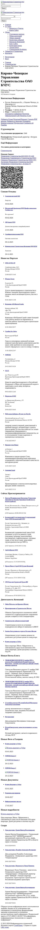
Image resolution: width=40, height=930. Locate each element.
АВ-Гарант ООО (10, 222)
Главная (8, 24)
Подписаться (18, 123)
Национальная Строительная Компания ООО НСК (21, 246)
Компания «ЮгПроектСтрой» (14, 304)
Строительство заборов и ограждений (17, 621)
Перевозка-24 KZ (10, 396)
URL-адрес (5, 927)
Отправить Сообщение (13, 114)
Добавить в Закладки (14, 121)
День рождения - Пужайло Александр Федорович (20, 850)
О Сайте (8, 26)
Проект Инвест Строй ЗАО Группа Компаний (19, 566)
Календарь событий (16, 40)
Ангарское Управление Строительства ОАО (17, 162)
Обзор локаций (14, 38)
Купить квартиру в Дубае (13, 641)
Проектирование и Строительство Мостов (18, 608)
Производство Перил (11, 445)
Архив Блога (14, 47)
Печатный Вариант (20, 119)
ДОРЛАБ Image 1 (10, 768)
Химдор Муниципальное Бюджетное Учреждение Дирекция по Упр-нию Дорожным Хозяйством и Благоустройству (20, 499)
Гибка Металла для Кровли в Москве (16, 604)
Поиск (4, 8)
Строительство (6, 150)
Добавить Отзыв (7, 119)
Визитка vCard (25, 116)
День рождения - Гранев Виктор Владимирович (20, 830)
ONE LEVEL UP (10, 263)
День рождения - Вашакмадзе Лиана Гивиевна (19, 866)
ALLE (7, 370)
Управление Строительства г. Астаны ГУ (16, 164)
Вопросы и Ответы (16, 28)
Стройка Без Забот (11, 331)
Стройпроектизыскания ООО (14, 234)
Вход (7, 59)
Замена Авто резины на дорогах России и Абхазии (20, 631)
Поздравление (9, 717)
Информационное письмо (13, 801)
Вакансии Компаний (17, 42)
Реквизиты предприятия (12, 793)
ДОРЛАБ (8, 355)
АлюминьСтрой (10, 470)
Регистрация (9, 57)
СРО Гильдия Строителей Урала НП (16, 582)
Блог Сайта (13, 44)
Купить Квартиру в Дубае (13, 784)
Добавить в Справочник (14, 51)
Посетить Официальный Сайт (17, 115)
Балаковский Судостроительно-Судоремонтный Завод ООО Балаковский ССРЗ (20, 518)
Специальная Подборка (18, 49)
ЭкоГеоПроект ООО (11, 550)
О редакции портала (16, 34)
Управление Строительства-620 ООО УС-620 (17, 156)
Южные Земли (9, 279)
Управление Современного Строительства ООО (18, 158)
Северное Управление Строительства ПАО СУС (18, 160)
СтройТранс (18, 925)
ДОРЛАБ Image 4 (10, 756)
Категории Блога (15, 45)
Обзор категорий (15, 36)
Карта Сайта (13, 30)
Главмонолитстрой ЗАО (12, 196)
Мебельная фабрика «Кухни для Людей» (18, 414)
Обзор (7, 32)
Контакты (8, 53)
